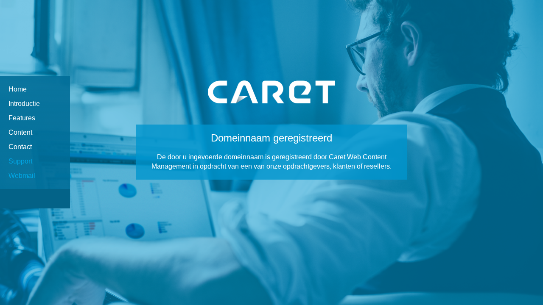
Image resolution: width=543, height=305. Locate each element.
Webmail (21, 175)
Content (20, 132)
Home (17, 89)
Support (20, 161)
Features (21, 118)
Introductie (24, 103)
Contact (20, 146)
